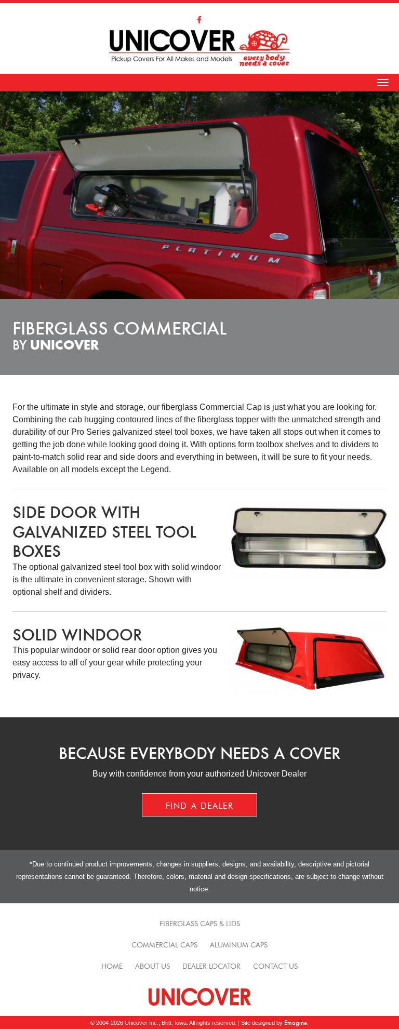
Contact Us (275, 965)
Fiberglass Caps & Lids (199, 922)
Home (112, 965)
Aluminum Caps (239, 944)
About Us (152, 965)
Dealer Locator (211, 965)
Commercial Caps (164, 944)
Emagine (295, 1022)
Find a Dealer (200, 805)
